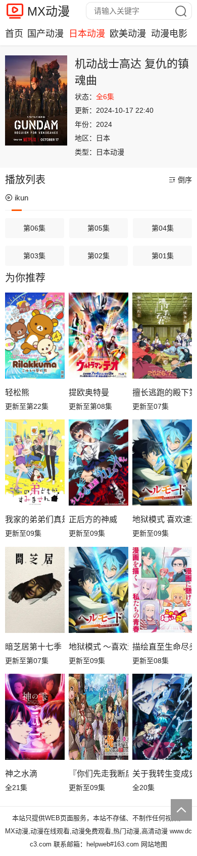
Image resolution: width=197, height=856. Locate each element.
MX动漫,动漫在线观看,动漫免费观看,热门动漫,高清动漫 (86, 831)
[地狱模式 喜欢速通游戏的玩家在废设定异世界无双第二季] (162, 462)
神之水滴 (21, 773)
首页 (14, 34)
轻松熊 (17, 392)
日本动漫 (87, 34)
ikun (21, 197)
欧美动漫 (128, 34)
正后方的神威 (93, 519)
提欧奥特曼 (89, 392)
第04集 (163, 228)
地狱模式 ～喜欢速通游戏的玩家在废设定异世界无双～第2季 (98, 647)
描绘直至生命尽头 (162, 647)
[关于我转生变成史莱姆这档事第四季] (162, 717)
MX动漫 (48, 11)
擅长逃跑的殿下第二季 (162, 392)
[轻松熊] (35, 336)
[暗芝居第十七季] (35, 590)
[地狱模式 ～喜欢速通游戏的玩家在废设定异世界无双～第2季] (98, 590)
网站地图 (154, 844)
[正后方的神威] (98, 462)
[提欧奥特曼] (98, 336)
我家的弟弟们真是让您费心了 (35, 519)
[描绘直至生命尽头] (162, 590)
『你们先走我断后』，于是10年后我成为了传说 (98, 773)
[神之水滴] (35, 717)
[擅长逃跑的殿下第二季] (162, 336)
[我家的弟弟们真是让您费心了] (35, 462)
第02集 (98, 256)
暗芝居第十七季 (33, 647)
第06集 (34, 228)
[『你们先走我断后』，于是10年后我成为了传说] (98, 717)
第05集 (98, 228)
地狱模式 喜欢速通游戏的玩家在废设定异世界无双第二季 (162, 519)
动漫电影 (169, 34)
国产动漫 (45, 34)
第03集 (34, 256)
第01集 (163, 256)
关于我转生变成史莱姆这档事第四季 (162, 773)
